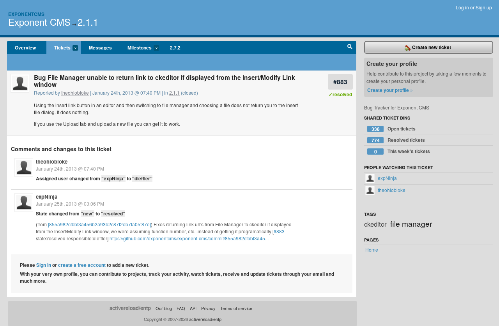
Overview (25, 47)
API (193, 308)
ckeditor (375, 224)
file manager (411, 223)
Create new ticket (431, 47)
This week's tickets (402, 151)
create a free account (82, 264)
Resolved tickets (398, 140)
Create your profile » (390, 89)
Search (349, 47)
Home (371, 249)
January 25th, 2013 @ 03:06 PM (70, 203)
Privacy (208, 308)
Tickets (58, 48)
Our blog (164, 308)
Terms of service (236, 308)
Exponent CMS (39, 21)
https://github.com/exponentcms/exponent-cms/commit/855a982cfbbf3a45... (189, 238)
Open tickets (394, 128)
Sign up (484, 7)
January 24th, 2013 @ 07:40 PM (70, 168)
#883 (340, 81)
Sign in (43, 264)
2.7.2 (175, 47)
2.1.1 (88, 21)
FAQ (181, 308)
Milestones (136, 48)
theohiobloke (75, 92)
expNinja (46, 196)
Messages (100, 47)
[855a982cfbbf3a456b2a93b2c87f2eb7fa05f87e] (99, 224)
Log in (462, 7)
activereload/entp (130, 308)
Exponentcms (26, 14)
